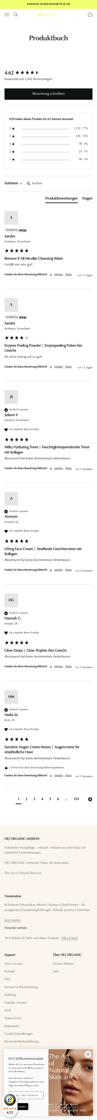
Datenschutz (13, 1018)
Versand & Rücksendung (21, 987)
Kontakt (10, 971)
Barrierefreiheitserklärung (21, 1041)
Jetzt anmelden (18, 1106)
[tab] (61, 199)
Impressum (12, 1026)
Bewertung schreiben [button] (48, 94)
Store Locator (14, 964)
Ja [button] (51, 274)
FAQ (7, 979)
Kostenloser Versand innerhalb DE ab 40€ (48, 4)
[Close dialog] (88, 1054)
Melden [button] (58, 274)
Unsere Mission (63, 964)
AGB (8, 1010)
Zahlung (10, 995)
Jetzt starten (13, 920)
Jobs (56, 971)
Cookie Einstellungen (19, 1034)
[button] (18, 800)
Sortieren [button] (12, 183)
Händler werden (16, 1003)
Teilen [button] (68, 274)
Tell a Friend (69, 938)
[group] (48, 73)
